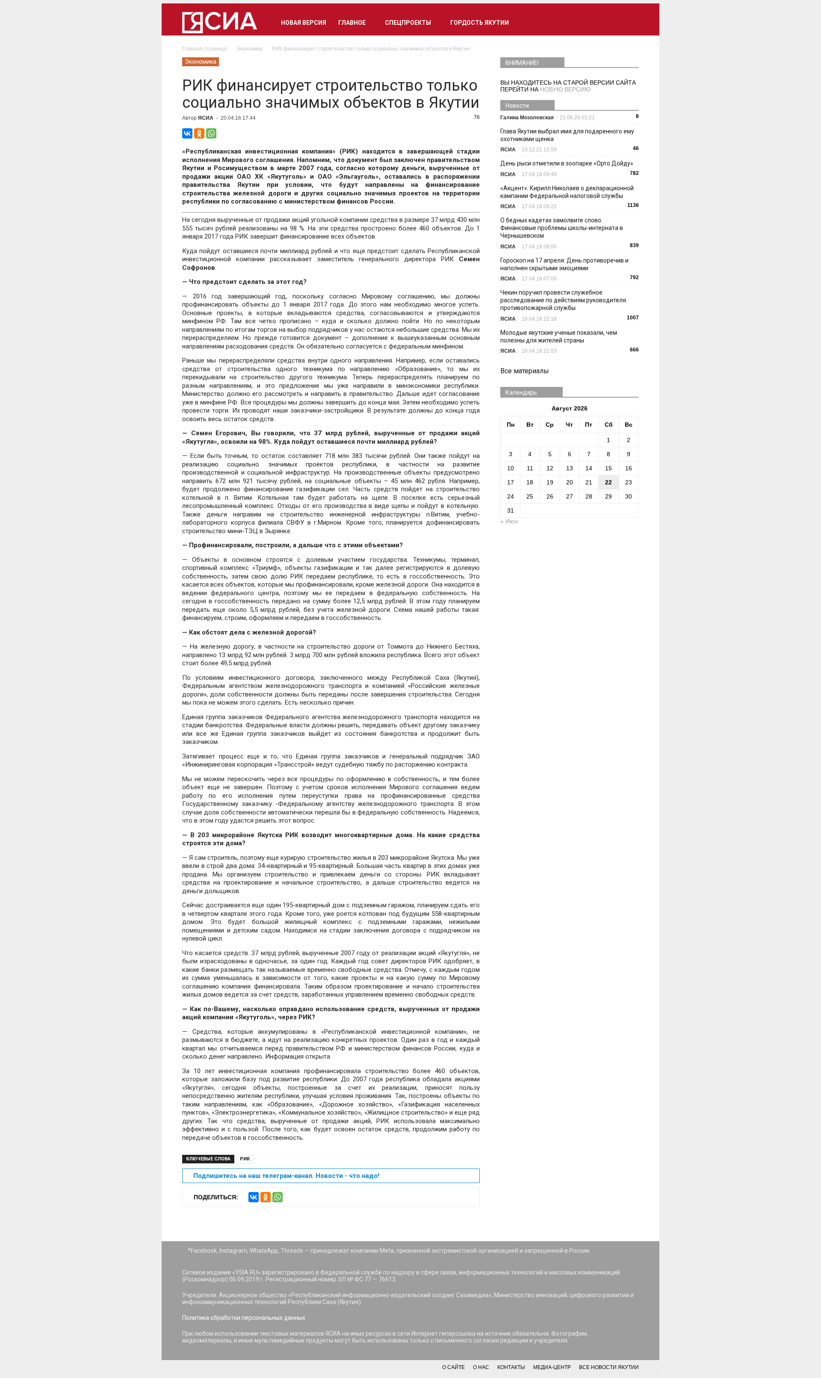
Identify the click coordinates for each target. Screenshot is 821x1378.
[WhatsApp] (211, 133)
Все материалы (524, 371)
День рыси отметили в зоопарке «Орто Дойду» (566, 163)
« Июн (509, 521)
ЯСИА (205, 118)
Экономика (200, 61)
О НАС (481, 1367)
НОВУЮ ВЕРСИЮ (565, 89)
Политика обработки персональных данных (243, 1317)
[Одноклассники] (199, 133)
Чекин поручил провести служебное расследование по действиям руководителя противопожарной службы (563, 300)
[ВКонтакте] (187, 133)
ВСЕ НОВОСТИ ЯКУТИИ (609, 1367)
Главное (352, 22)
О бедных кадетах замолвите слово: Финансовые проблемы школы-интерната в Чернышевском (561, 228)
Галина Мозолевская (527, 118)
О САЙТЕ (453, 1367)
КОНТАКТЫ (511, 1367)
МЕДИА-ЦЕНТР (552, 1367)
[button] (628, 22)
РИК (245, 1159)
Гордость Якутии (479, 22)
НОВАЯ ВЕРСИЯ (303, 22)
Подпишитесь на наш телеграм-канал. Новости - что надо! (286, 1176)
